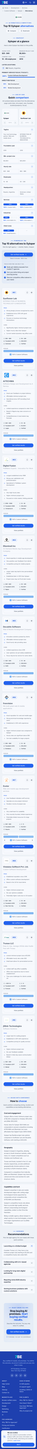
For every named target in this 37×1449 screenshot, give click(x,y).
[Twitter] (20, 1375)
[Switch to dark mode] (30, 2)
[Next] (32, 840)
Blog (3, 1387)
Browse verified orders (9, 1400)
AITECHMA (8, 381)
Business (5, 1412)
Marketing (5, 1409)
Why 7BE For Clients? (26, 1400)
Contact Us (5, 1392)
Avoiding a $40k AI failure (26, 1390)
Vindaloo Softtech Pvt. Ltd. (16, 867)
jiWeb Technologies (12, 1026)
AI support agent (25, 1387)
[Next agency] (15, 122)
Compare (13, 31)
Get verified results (17, 254)
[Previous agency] (4, 122)
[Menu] (34, 2)
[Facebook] (12, 1375)
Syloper (6, 118)
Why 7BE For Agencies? (9, 1422)
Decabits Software (12, 627)
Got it (18, 1444)
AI (2, 1415)
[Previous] (4, 840)
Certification (6, 1428)
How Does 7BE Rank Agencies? (26, 1407)
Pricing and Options (8, 1425)
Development (6, 1403)
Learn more (16, 1440)
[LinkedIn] (25, 1375)
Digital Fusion (9, 466)
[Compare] (31, 292)
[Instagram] (16, 1375)
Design (4, 1406)
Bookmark (26, 31)
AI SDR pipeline (25, 1384)
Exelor (6, 786)
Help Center (6, 1384)
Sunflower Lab (26, 118)
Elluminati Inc (9, 546)
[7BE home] (18, 1356)
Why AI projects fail (26, 1411)
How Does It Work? (26, 1403)
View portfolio (18, 365)
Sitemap (4, 1389)
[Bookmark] (27, 292)
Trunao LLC (8, 943)
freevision (8, 703)
